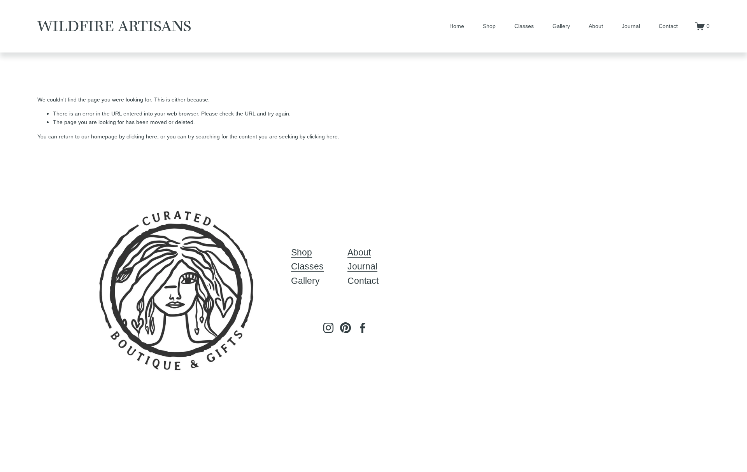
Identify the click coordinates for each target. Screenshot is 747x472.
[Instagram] (328, 327)
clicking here (141, 136)
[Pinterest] (345, 327)
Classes (524, 26)
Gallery (561, 26)
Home (456, 26)
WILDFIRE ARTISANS (114, 25)
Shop (489, 26)
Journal (631, 26)
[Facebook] (362, 327)
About (596, 26)
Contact (668, 26)
